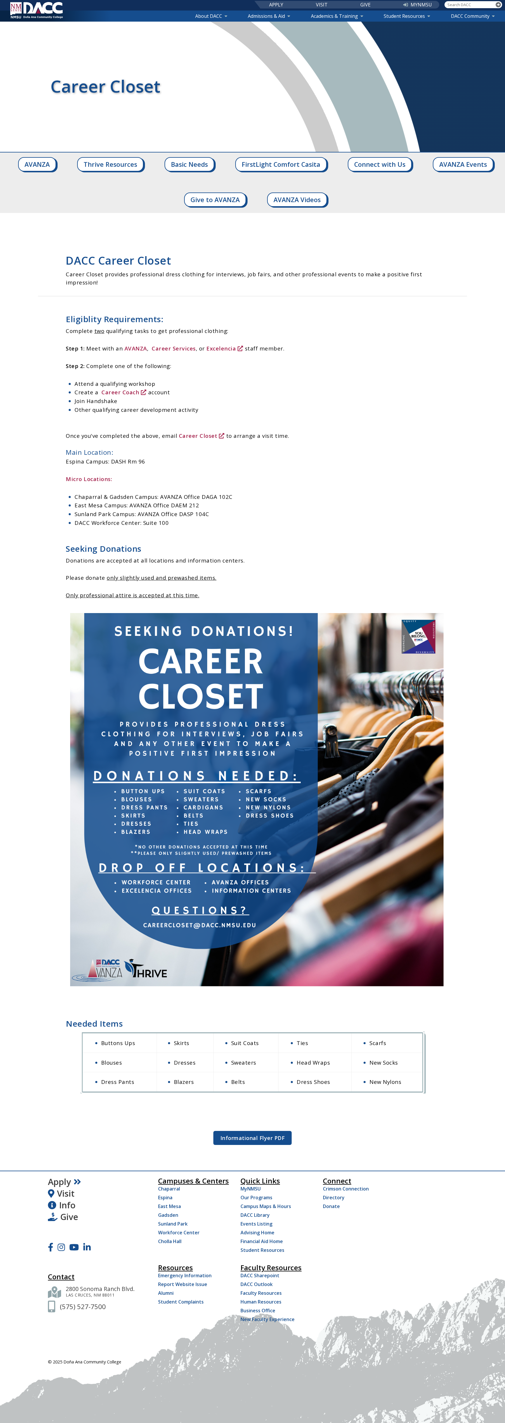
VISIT (322, 4)
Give (69, 1217)
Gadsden (168, 1215)
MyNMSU (251, 1189)
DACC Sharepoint (260, 1275)
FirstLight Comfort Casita (281, 164)
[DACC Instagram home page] (61, 1247)
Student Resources (404, 16)
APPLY (276, 4)
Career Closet (198, 435)
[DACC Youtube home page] (74, 1247)
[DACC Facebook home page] (50, 1247)
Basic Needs (189, 164)
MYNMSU (421, 4)
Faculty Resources (261, 1293)
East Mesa (169, 1206)
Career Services (174, 348)
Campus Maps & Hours (266, 1206)
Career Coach (120, 392)
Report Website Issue (182, 1284)
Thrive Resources (110, 164)
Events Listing (256, 1224)
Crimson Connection (346, 1189)
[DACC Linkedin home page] (87, 1247)
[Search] (498, 5)
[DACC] (36, 10)
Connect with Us (379, 164)
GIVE (365, 4)
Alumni (166, 1293)
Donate (331, 1206)
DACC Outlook (257, 1284)
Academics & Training (334, 16)
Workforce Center (179, 1232)
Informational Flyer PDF (252, 1137)
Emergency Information (185, 1275)
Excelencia (221, 348)
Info (67, 1205)
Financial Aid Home (262, 1241)
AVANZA (37, 164)
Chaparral (169, 1189)
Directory (334, 1197)
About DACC (208, 16)
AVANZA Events (463, 164)
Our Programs (256, 1197)
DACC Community (470, 16)
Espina (165, 1197)
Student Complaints (181, 1302)
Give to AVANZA (215, 199)
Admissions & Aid (266, 16)
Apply (59, 1182)
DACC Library (255, 1215)
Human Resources (261, 1302)
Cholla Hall (169, 1241)
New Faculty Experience (268, 1319)
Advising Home (257, 1232)
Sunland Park (173, 1224)
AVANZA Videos (297, 199)
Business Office (258, 1310)
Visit (66, 1193)
